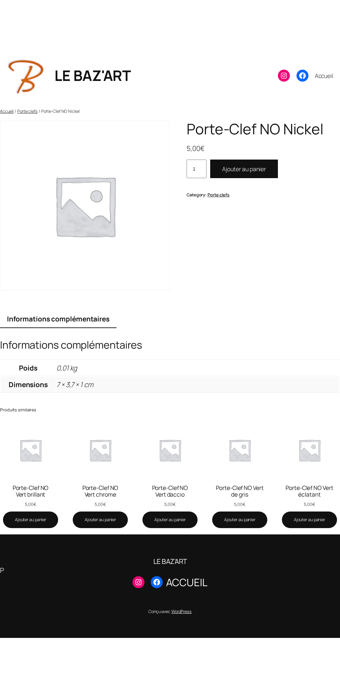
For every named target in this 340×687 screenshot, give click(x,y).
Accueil (7, 111)
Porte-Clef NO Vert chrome (100, 491)
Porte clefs (27, 111)
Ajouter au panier (244, 169)
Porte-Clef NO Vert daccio (170, 491)
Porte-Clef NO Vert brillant (31, 491)
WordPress (181, 611)
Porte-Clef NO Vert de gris (239, 491)
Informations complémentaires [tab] (58, 318)
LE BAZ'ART (92, 75)
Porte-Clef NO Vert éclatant (309, 491)
